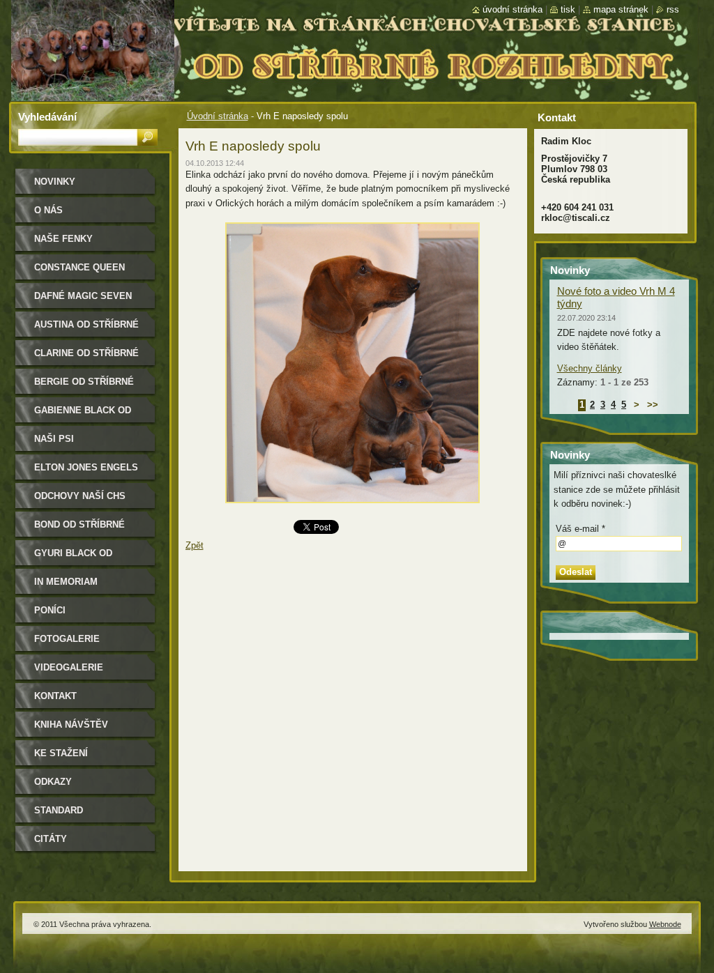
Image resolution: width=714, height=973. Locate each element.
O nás (48, 210)
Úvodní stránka (217, 116)
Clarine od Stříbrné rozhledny (86, 358)
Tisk (568, 9)
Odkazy (53, 781)
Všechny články (589, 368)
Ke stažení (61, 753)
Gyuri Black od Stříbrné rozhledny (86, 558)
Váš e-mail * (580, 528)
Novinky (54, 181)
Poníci (50, 610)
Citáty (50, 839)
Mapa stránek (620, 9)
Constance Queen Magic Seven (79, 272)
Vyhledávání (47, 117)
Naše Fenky (63, 238)
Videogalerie (68, 667)
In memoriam (66, 581)
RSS (673, 9)
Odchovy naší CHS (80, 496)
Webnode (665, 924)
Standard (58, 810)
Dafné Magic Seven (83, 296)
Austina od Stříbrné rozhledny (86, 329)
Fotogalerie (67, 639)
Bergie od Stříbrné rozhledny (84, 386)
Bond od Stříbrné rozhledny (79, 529)
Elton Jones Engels (86, 467)
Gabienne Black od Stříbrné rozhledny (86, 415)
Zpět (194, 545)
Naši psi (54, 439)
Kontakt (55, 696)
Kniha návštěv (71, 724)
